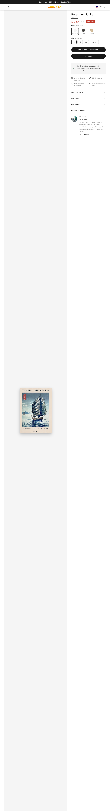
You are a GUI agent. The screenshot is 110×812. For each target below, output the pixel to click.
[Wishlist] (100, 7)
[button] (9, 7)
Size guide (75, 98)
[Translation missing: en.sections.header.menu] (5, 7)
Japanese (74, 18)
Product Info (75, 104)
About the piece (77, 92)
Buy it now (89, 56)
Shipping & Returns (78, 110)
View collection (84, 135)
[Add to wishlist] (104, 14)
